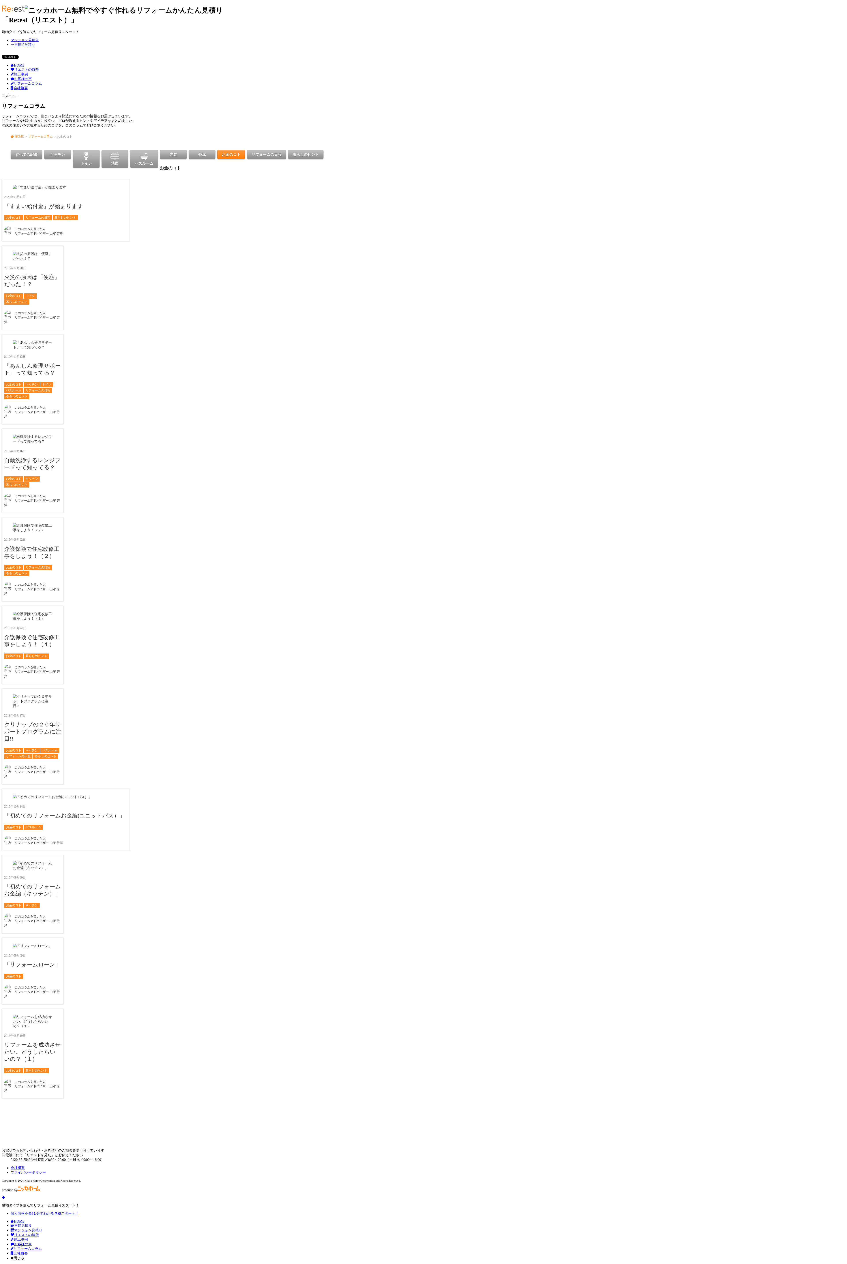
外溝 (202, 155)
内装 (173, 155)
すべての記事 (26, 155)
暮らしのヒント (306, 155)
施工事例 (21, 74)
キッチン (57, 155)
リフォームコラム (28, 83)
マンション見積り (25, 40)
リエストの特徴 (26, 69)
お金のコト (231, 155)
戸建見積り (23, 1225)
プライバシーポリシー (28, 1172)
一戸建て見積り (23, 45)
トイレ (86, 163)
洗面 (115, 163)
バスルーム (144, 163)
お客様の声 (23, 79)
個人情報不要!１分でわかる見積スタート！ (45, 1213)
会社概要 (21, 88)
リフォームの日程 (267, 155)
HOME (19, 65)
